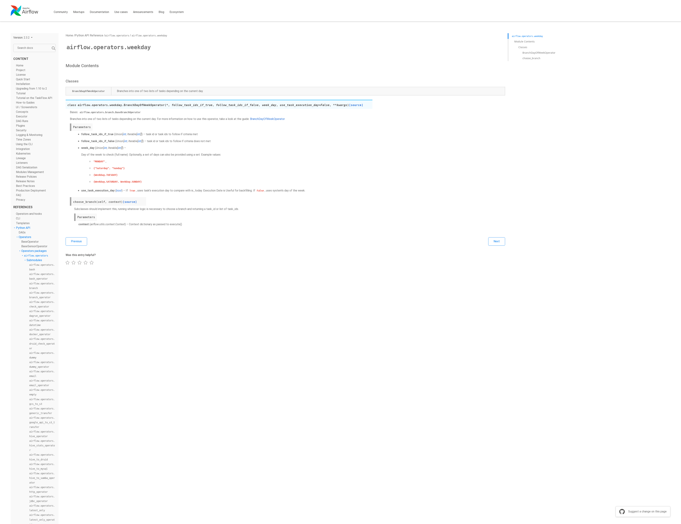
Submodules (34, 260)
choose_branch (531, 58)
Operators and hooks (29, 213)
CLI (18, 218)
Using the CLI (24, 144)
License (21, 74)
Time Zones (23, 139)
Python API (23, 227)
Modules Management (30, 172)
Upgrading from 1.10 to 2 (31, 88)
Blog (161, 12)
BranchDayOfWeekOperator (538, 52)
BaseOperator (30, 241)
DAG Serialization (26, 167)
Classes (522, 47)
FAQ (18, 195)
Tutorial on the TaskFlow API (34, 98)
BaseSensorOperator (34, 246)
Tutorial (21, 93)
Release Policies (26, 176)
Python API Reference (89, 35)
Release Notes (25, 181)
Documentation (99, 12)
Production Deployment (31, 190)
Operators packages (34, 251)
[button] (22, 37)
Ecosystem (177, 12)
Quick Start (23, 79)
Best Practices (25, 186)
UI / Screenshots (26, 107)
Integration (23, 149)
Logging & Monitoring (29, 135)
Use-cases (121, 12)
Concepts (22, 112)
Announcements (143, 12)
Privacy (20, 199)
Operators (25, 237)
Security (21, 130)
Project (20, 70)
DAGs (22, 232)
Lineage (21, 158)
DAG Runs (22, 121)
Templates (23, 223)
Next (497, 241)
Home (19, 65)
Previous (76, 241)
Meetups (78, 12)
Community (61, 12)
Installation (23, 84)
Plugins (20, 125)
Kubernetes (23, 153)
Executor (21, 116)
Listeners (22, 162)
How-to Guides (25, 102)
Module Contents (524, 41)
